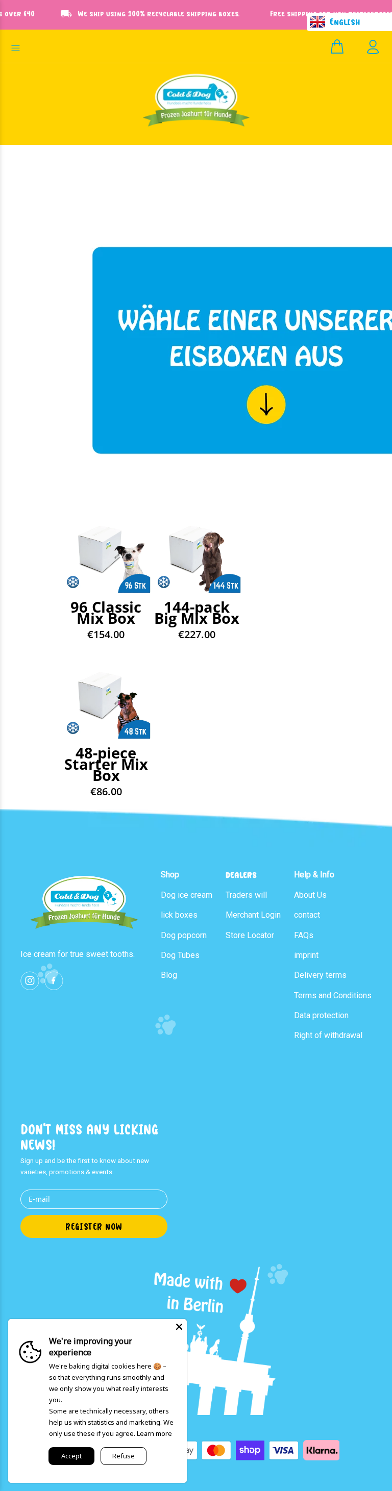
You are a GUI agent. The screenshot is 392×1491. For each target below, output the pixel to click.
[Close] (179, 1327)
